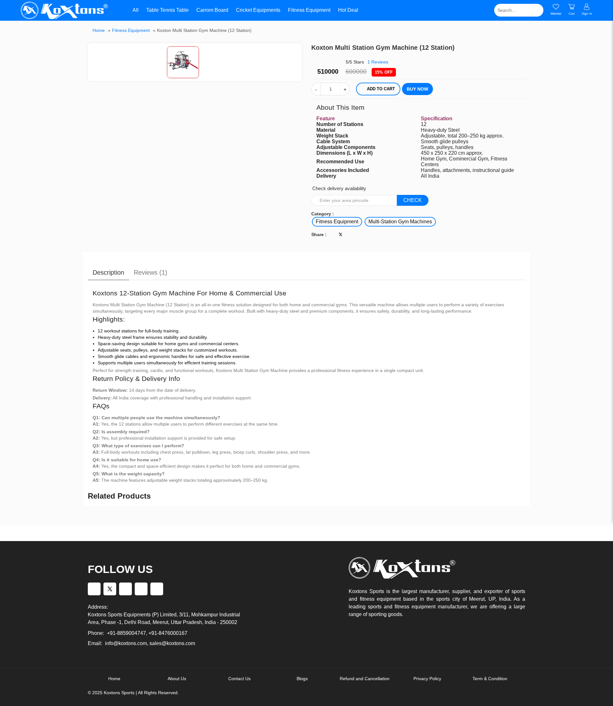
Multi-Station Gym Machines (400, 221)
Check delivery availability (339, 188)
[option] (195, 62)
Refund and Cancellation (365, 678)
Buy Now (417, 89)
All (135, 10)
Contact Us (239, 678)
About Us (177, 678)
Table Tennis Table (167, 10)
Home (99, 30)
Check (412, 200)
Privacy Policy (427, 678)
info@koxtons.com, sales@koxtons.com (150, 643)
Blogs (302, 678)
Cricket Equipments (258, 10)
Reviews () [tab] (150, 272)
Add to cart (381, 88)
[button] (297, 48)
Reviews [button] (377, 61)
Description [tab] (108, 272)
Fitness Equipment (309, 10)
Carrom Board (212, 10)
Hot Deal (348, 10)
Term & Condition (490, 678)
